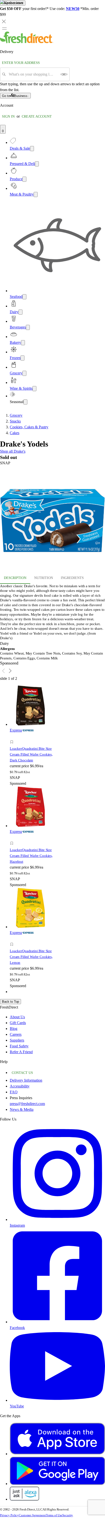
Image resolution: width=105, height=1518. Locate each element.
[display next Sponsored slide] (10, 671)
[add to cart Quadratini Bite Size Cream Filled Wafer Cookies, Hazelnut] (13, 838)
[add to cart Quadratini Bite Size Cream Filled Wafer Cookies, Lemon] (13, 939)
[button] (34, 743)
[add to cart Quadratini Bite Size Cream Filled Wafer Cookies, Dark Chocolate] (13, 736)
